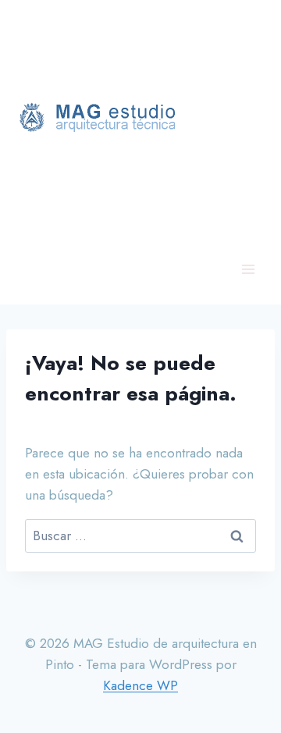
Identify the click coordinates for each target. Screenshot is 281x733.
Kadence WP (140, 685)
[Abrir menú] (247, 269)
